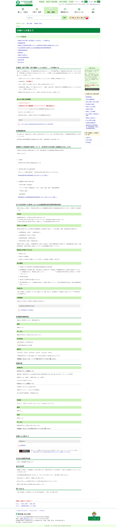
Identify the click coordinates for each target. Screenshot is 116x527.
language (41, 1)
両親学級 (20, 52)
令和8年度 (23, 445)
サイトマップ (33, 510)
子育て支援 (89, 139)
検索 (64, 17)
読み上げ (48, 1)
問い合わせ (21, 62)
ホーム (23, 23)
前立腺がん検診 (90, 104)
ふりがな (71, 1)
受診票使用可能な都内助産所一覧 (33, 175)
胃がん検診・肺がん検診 (92, 101)
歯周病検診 (89, 96)
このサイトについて (22, 510)
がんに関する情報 (90, 120)
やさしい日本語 (63, 1)
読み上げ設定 (54, 1)
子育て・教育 (24, 503)
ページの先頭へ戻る (94, 519)
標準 (82, 1)
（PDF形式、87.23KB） (27, 310)
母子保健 (88, 142)
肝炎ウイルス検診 (90, 106)
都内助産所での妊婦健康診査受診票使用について (37, 197)
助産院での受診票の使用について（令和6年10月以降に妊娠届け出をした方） (38, 45)
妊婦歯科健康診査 (23, 50)
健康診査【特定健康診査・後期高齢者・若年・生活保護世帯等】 (92, 127)
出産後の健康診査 (90, 122)
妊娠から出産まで (23, 55)
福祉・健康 (29, 23)
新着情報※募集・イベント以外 (28, 505)
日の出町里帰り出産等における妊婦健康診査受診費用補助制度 (34, 47)
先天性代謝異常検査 (23, 57)
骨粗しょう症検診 (90, 111)
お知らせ (88, 137)
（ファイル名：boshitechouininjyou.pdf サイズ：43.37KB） (37, 124)
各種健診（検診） (38, 23)
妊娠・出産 (32, 503)
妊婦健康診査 (21, 42)
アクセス (42, 510)
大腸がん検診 (89, 109)
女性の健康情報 (90, 99)
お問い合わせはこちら (95, 4)
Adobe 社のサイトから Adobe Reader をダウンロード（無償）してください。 (52, 451)
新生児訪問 (21, 59)
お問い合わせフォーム (92, 89)
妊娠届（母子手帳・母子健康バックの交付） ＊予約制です (34, 40)
